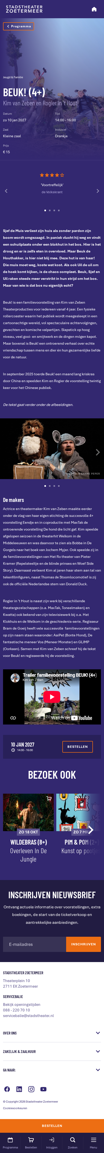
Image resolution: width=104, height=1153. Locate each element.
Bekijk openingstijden (21, 1004)
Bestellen (52, 1126)
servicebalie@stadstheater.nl (28, 1015)
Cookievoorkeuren (15, 1108)
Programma (21, 26)
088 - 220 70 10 (16, 1010)
